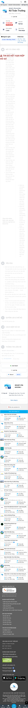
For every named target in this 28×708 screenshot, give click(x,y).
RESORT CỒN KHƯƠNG (14, 5)
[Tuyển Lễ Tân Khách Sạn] (2, 473)
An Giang (23, 40)
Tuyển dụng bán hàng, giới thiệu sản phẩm (12, 603)
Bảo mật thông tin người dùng (10, 656)
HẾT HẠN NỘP (9, 24)
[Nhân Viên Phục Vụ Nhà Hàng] (2, 482)
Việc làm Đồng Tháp (7, 624)
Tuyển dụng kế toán (7, 605)
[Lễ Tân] (2, 457)
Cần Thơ (20, 39)
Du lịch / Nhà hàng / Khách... (9, 39)
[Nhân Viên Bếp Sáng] (2, 532)
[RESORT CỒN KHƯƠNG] (4, 10)
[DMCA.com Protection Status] (7, 660)
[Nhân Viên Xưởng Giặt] (2, 465)
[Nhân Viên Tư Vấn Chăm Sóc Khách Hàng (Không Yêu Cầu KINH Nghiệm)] (2, 574)
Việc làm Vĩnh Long (7, 618)
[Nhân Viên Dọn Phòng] (2, 440)
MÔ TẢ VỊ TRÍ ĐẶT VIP (7, 632)
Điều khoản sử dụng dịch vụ (9, 654)
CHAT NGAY (15, 365)
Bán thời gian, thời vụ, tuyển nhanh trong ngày (12, 610)
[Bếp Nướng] (2, 566)
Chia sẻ (11, 374)
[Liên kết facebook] (13, 667)
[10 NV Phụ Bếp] (2, 448)
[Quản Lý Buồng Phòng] (2, 515)
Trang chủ (4, 5)
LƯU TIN (15, 16)
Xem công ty (14, 400)
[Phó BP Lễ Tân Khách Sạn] (2, 432)
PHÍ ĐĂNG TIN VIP (7, 630)
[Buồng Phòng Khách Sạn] (2, 524)
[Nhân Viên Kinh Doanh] (2, 549)
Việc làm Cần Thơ (6, 615)
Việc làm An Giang (7, 620)
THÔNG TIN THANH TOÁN (8, 634)
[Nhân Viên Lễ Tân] (2, 423)
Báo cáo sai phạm (14, 407)
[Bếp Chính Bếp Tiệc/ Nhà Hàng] (2, 557)
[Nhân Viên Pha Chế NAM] (2, 415)
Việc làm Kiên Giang (7, 622)
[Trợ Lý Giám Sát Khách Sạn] (2, 541)
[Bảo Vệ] (2, 499)
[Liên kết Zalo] (14, 670)
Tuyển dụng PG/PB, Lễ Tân (8, 608)
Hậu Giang (20, 42)
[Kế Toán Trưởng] (2, 490)
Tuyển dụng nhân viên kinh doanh (10, 601)
